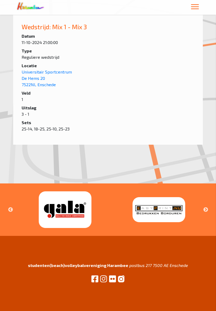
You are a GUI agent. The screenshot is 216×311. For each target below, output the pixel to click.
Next (205, 209)
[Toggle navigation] (195, 7)
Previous (10, 209)
